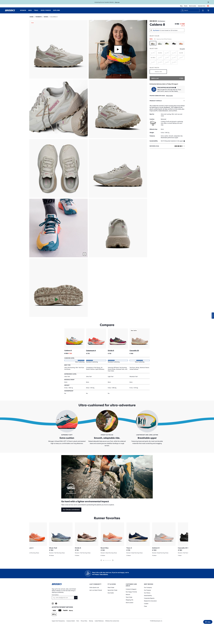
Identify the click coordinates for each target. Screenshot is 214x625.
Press (145, 606)
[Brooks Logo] (65, 584)
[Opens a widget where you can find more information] (207, 622)
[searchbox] (191, 10)
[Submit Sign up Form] (75, 597)
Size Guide (111, 592)
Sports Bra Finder (112, 590)
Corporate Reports (149, 598)
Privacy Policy (84, 620)
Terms (77, 620)
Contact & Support (131, 589)
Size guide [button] (182, 48)
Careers (146, 603)
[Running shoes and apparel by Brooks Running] (10, 10)
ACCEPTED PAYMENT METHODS (62, 607)
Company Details (70, 620)
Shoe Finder (111, 587)
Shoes (46, 16)
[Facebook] (56, 603)
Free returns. (104, 574)
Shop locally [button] (169, 95)
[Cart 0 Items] (208, 10)
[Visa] (54, 610)
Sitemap (91, 620)
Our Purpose (147, 590)
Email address (55, 594)
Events (185, 6)
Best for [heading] (152, 114)
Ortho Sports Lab (94, 587)
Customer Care (201, 6)
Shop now (117, 2)
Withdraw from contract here (112, 620)
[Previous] (101, 560)
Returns (128, 594)
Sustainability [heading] (154, 141)
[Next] (112, 560)
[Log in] (203, 10)
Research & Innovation (150, 601)
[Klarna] (71, 610)
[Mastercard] (59, 610)
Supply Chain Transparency (58, 620)
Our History (147, 592)
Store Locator (192, 6)
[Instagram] (53, 603)
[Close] (208, 2)
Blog (181, 6)
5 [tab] (106, 560)
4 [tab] (105, 560)
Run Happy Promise (131, 591)
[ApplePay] (54, 614)
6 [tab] (107, 560)
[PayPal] (65, 610)
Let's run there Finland (95, 590)
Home (31, 16)
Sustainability (148, 595)
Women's (39, 16)
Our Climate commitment (71, 509)
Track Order (129, 597)
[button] (58, 49)
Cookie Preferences (99, 620)
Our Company (148, 587)
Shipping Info (129, 600)
